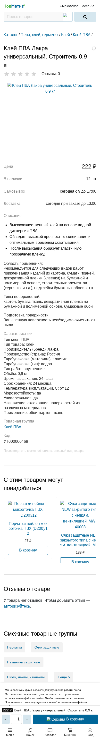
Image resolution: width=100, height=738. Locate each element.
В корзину (74, 719)
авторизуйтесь (17, 606)
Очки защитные (46, 647)
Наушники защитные (23, 662)
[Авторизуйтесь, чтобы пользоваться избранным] (94, 49)
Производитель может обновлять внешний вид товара (43, 451)
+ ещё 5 (63, 677)
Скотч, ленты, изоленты (26, 677)
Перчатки (14, 647)
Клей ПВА (12, 427)
